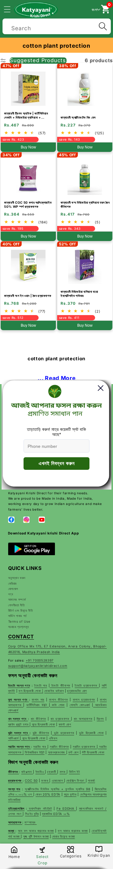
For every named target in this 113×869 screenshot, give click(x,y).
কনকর (45, 780)
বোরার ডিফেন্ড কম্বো (63, 836)
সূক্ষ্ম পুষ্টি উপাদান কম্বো (36, 836)
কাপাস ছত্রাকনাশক (84, 699)
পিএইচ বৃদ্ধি (32, 814)
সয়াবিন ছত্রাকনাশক (85, 746)
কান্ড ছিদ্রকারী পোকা (43, 724)
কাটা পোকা (57, 705)
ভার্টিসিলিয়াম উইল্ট (37, 705)
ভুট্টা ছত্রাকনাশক (63, 733)
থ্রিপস (100, 719)
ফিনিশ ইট (74, 772)
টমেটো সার (40, 685)
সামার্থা (91, 780)
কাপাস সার (38, 699)
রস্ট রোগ (73, 752)
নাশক (63, 772)
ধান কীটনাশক (38, 719)
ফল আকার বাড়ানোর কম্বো (73, 831)
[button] (11, 9)
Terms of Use (19, 621)
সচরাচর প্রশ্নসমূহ (19, 627)
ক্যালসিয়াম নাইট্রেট (39, 808)
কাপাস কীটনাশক (58, 699)
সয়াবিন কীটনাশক (59, 746)
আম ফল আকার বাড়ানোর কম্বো (36, 831)
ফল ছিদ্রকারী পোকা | (31, 691)
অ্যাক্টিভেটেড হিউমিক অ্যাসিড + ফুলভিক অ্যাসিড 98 (57, 789)
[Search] (102, 26)
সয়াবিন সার (40, 746)
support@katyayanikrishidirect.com (37, 666)
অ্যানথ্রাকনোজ (57, 752)
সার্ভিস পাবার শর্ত (17, 616)
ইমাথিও (40, 772)
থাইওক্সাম (27, 772)
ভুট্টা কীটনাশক (41, 733)
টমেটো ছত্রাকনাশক (87, 685)
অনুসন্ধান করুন (17, 578)
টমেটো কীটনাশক (60, 685)
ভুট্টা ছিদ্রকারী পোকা (91, 733)
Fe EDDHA (66, 808)
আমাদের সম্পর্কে (17, 599)
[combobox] (56, 25)
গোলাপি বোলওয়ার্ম (80, 705)
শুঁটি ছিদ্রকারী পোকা (93, 752)
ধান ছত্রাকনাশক (61, 719)
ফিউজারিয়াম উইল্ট (34, 752)
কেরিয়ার (12, 583)
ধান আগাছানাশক (83, 719)
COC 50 (31, 780)
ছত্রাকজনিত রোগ (77, 691)
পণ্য (10, 594)
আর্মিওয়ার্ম (14, 738)
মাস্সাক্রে (30, 822)
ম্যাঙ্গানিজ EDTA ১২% (56, 814)
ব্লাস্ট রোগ (65, 724)
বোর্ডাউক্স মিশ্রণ (75, 780)
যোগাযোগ (13, 589)
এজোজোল (58, 780)
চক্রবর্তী (52, 772)
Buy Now (28, 147)
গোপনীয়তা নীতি (16, 605)
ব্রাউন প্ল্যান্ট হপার (19, 724)
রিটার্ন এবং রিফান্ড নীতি (20, 610)
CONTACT (21, 637)
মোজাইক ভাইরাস (54, 691)
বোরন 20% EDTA (47, 794)
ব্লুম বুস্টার (70, 794)
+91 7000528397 (40, 660)
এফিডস (53, 738)
